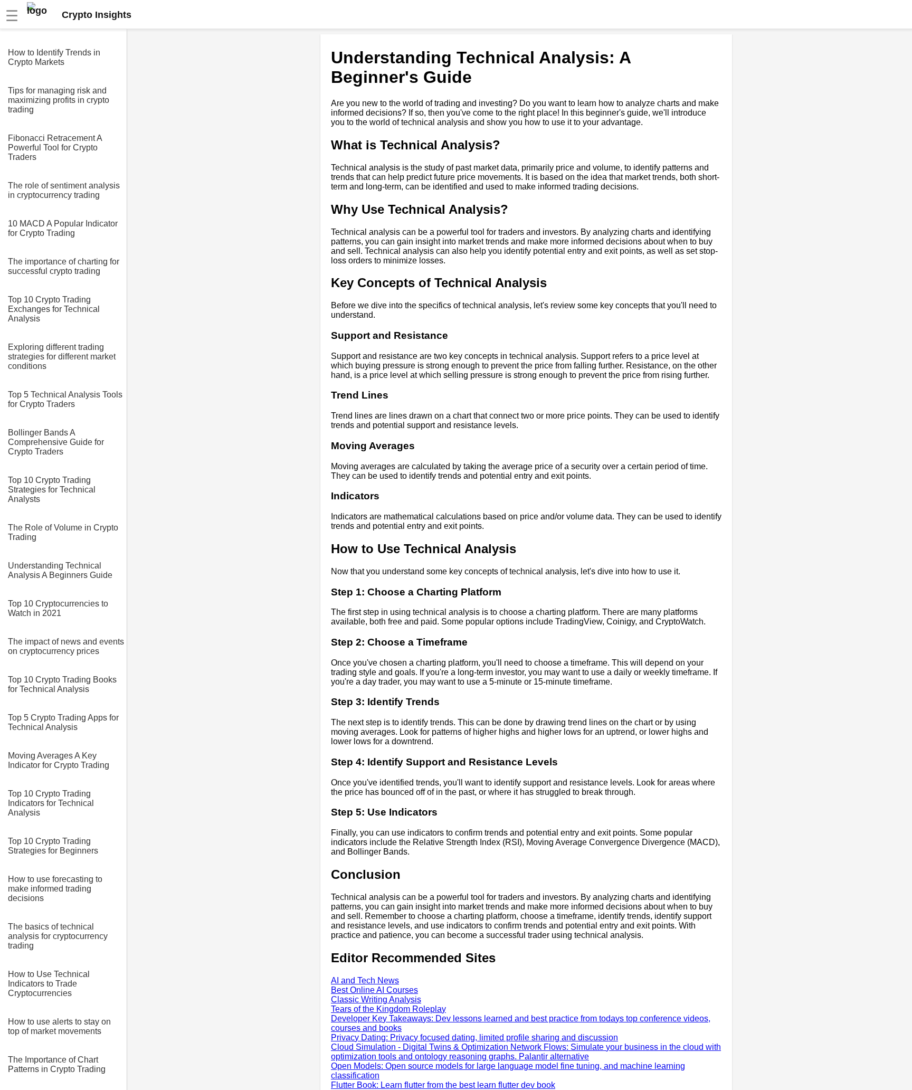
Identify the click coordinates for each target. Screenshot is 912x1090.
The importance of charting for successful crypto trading (63, 266)
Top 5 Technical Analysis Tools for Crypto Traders (65, 399)
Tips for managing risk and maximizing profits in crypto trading (58, 100)
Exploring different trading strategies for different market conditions (62, 357)
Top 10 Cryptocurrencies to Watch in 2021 (58, 608)
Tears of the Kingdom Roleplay (388, 1008)
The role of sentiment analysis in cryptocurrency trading (64, 190)
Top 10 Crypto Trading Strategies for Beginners (53, 846)
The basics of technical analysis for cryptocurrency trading (58, 936)
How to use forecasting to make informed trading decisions (55, 889)
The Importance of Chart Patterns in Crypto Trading (57, 1064)
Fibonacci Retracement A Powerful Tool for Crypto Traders (55, 148)
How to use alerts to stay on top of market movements (59, 1026)
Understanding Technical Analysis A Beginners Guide (60, 570)
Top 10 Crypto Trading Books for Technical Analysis (62, 684)
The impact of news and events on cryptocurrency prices (66, 646)
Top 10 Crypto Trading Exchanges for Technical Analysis (54, 309)
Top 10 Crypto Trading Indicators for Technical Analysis (51, 803)
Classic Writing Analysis (376, 999)
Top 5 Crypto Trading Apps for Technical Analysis (63, 722)
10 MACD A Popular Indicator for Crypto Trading (63, 228)
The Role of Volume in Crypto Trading (63, 532)
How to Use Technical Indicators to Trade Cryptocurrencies (49, 984)
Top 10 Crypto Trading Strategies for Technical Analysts (52, 490)
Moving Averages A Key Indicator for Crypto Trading (58, 760)
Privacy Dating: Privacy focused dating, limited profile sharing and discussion (474, 1037)
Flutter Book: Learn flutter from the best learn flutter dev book (443, 1084)
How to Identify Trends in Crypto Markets (54, 57)
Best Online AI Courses (374, 989)
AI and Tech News (365, 980)
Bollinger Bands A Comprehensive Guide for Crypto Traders (56, 442)
